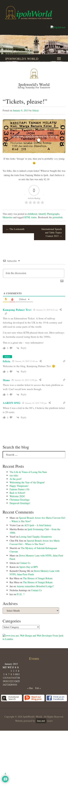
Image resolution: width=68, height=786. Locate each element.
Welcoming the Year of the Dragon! (27, 482)
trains (34, 217)
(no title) (14, 475)
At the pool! (16, 478)
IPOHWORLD (28, 12)
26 (4, 684)
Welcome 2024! (17, 496)
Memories (7, 217)
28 (8, 684)
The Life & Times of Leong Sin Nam (28, 472)
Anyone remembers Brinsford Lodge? (35, 586)
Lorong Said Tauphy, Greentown (35, 536)
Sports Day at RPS (28, 566)
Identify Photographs (49, 213)
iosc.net (41, 721)
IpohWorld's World (21, 59)
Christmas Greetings (19, 499)
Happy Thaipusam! (19, 485)
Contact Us (25, 563)
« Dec (30, 688)
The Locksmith (15, 229)
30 (13, 684)
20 (6, 681)
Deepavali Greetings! (20, 503)
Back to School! (17, 492)
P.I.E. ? (20, 594)
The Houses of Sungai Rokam (37, 578)
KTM (27, 217)
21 (8, 681)
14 (8, 677)
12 (4, 677)
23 (13, 681)
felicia (35, 110)
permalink (58, 217)
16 (13, 677)
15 (11, 677)
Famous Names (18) (19, 489)
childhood (32, 213)
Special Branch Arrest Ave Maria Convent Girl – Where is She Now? (34, 542)
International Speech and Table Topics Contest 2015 (51, 232)
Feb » (38, 688)
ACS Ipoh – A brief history (37, 525)
